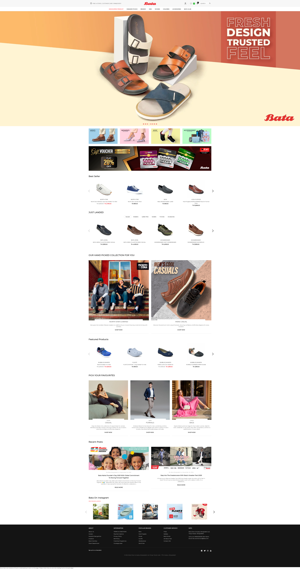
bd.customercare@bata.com (200, 538)
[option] (150, 68)
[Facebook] (201, 550)
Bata (165, 199)
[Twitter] (205, 550)
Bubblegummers (104, 362)
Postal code (157, 555)
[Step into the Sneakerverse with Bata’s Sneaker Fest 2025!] (181, 458)
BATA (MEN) (104, 240)
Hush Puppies (196, 199)
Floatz (134, 362)
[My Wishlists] (190, 3)
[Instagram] (207, 550)
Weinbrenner (165, 240)
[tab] (128, 216)
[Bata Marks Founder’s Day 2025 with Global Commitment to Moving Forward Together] (119, 458)
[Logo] (150, 3)
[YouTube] (210, 550)
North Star (104, 199)
